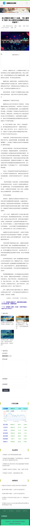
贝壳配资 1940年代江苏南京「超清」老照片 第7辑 (15, 469)
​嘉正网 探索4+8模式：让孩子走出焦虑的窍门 (13, 489)
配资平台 (25, 511)
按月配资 (11, 511)
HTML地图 (22, 521)
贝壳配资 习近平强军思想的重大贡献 (12, 454)
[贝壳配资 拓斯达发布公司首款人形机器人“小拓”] (7, 318)
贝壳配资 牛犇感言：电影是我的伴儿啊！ (13, 473)
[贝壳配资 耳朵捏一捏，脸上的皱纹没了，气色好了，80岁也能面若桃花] (22, 318)
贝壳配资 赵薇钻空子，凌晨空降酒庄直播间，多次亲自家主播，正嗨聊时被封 (15, 302)
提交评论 (6, 390)
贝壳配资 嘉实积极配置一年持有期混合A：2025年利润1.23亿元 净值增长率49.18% (16, 459)
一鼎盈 (4, 511)
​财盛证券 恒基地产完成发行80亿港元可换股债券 (14, 485)
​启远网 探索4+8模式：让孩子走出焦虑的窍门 (13, 493)
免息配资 (18, 511)
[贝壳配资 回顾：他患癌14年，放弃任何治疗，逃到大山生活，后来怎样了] (7, 334)
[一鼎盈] (9, 3)
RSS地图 (17, 521)
